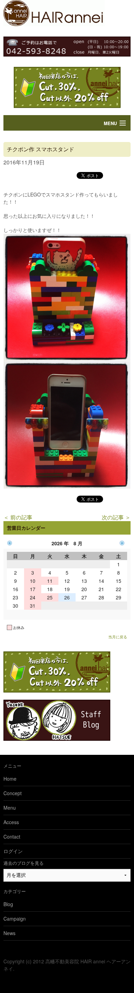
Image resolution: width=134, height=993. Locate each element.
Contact (11, 836)
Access (11, 822)
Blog (8, 904)
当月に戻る (117, 636)
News (9, 933)
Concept (12, 793)
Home (9, 778)
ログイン (13, 851)
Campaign (14, 918)
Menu (110, 123)
